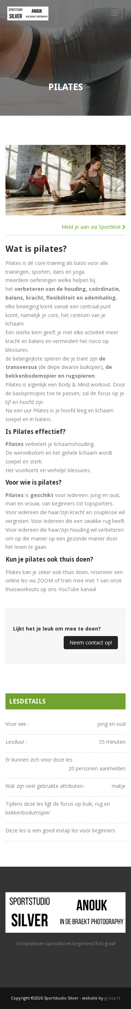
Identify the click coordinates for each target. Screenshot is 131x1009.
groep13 (112, 998)
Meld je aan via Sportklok (91, 226)
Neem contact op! (91, 642)
